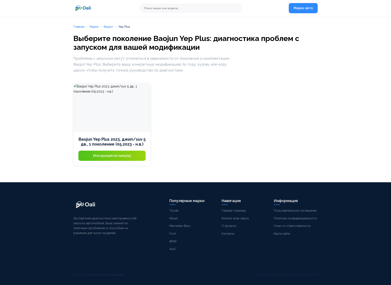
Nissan (173, 218)
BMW (173, 241)
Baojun (108, 26)
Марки (94, 26)
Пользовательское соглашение (295, 210)
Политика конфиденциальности (295, 218)
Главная (78, 26)
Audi (172, 249)
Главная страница (234, 210)
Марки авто (303, 8)
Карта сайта (282, 233)
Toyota (173, 210)
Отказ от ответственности (292, 226)
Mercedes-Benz (180, 226)
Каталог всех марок (235, 218)
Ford (172, 233)
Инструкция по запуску (112, 156)
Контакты (228, 233)
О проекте (229, 226)
